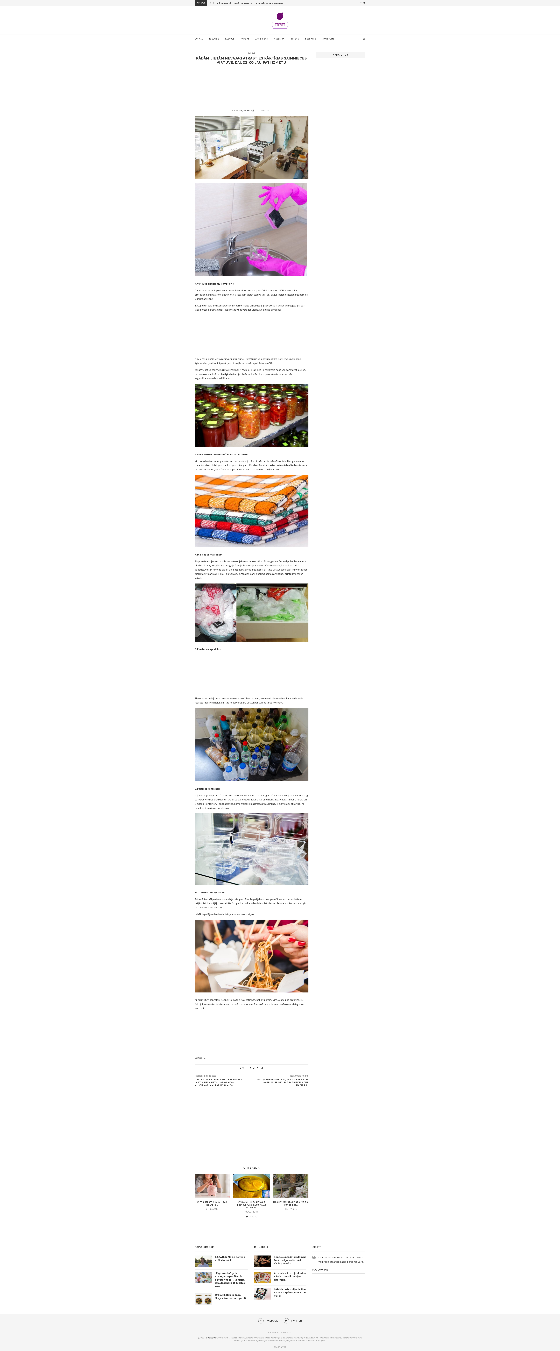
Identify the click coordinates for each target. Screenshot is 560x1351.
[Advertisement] (251, 86)
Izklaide (214, 39)
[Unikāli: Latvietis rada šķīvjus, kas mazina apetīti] (203, 1299)
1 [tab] (247, 1216)
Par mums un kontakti (280, 1332)
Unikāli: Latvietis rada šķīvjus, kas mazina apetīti (230, 1297)
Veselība (279, 39)
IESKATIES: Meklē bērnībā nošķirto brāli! (230, 1259)
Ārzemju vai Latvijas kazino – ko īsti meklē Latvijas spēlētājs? (290, 1276)
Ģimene (295, 39)
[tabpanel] (212, 1192)
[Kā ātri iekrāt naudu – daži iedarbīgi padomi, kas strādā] (212, 1186)
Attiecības (261, 39)
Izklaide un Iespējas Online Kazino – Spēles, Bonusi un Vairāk (290, 1292)
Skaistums (328, 39)
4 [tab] (256, 1216)
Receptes (310, 39)
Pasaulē (230, 39)
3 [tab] (253, 1216)
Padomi (245, 39)
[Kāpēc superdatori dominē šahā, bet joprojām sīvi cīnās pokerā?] (262, 1261)
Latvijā (199, 39)
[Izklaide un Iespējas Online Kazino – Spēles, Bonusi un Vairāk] (262, 1294)
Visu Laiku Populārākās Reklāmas (236, 3)
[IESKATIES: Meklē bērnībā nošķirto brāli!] (203, 1261)
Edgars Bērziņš (246, 110)
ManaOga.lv (211, 1337)
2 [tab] (250, 1216)
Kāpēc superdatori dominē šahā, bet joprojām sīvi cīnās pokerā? (290, 1260)
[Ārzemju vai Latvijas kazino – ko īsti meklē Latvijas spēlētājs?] (262, 1277)
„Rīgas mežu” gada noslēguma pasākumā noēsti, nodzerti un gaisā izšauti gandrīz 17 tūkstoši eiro (230, 1280)
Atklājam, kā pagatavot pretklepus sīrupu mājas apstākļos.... (251, 1205)
